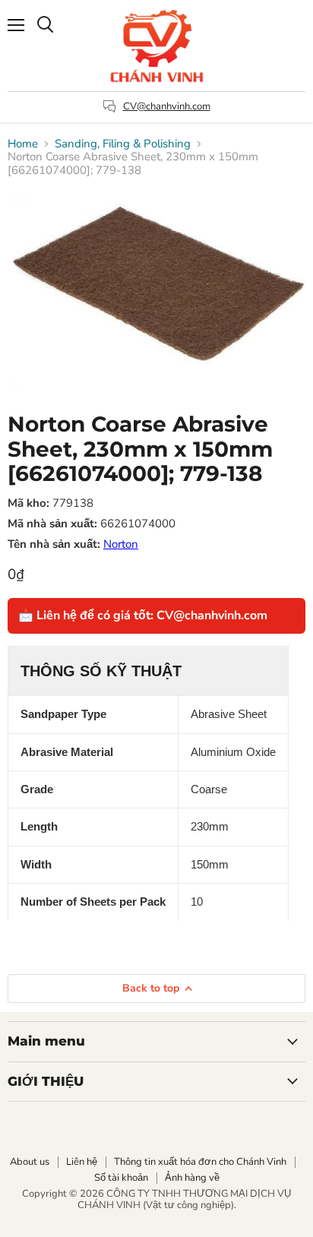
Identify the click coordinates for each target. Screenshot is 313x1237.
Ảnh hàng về (192, 1178)
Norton (120, 544)
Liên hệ (81, 1162)
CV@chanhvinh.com (166, 106)
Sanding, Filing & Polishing (123, 144)
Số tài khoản (121, 1178)
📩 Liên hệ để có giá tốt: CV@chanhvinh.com (142, 615)
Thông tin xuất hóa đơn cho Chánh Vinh (200, 1162)
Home (23, 144)
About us (29, 1162)
